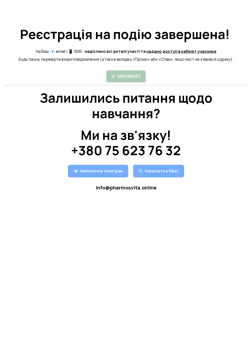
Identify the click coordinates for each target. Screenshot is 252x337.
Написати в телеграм (101, 171)
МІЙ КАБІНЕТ (129, 76)
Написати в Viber (162, 171)
